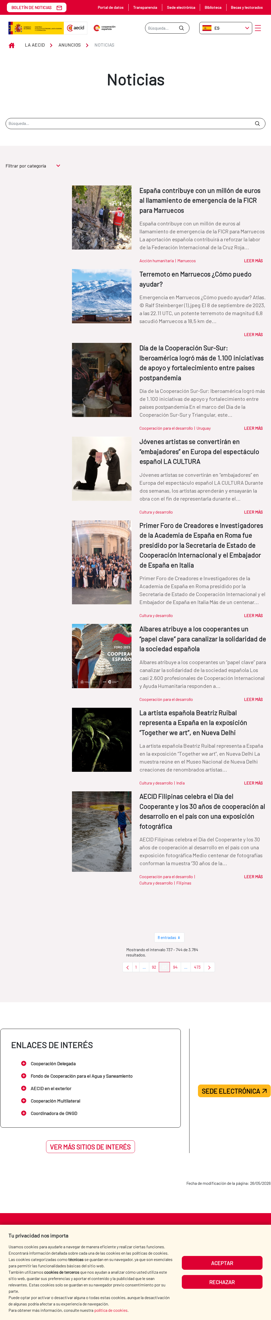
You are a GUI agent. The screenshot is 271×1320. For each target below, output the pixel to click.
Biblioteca (213, 7)
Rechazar (222, 1282)
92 (155, 968)
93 (166, 968)
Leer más (253, 260)
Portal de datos (111, 7)
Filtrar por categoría (26, 166)
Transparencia (145, 7)
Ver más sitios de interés (90, 1147)
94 (177, 968)
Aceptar (222, 1263)
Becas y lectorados (247, 7)
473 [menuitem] (199, 968)
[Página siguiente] (209, 967)
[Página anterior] (128, 967)
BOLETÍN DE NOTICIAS (31, 7)
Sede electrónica (181, 7)
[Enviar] (181, 28)
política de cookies (111, 1310)
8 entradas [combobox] (167, 937)
